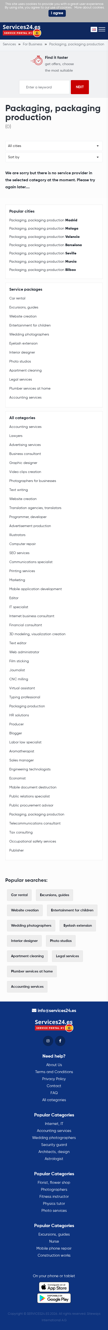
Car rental (17, 298)
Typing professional (24, 697)
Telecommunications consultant (35, 823)
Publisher (16, 850)
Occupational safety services (32, 841)
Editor (13, 598)
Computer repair (22, 544)
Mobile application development (35, 589)
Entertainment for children (30, 325)
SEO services (19, 553)
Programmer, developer (27, 517)
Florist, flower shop (54, 1183)
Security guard (54, 1145)
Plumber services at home (29, 388)
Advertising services (25, 445)
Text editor (17, 643)
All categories (54, 1100)
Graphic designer (23, 463)
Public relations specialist (29, 796)
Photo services (54, 1211)
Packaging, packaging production (43, 220)
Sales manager (21, 760)
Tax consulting (21, 832)
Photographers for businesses (32, 481)
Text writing (18, 490)
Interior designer (22, 352)
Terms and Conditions (54, 1072)
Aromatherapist (21, 751)
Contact (54, 1086)
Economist (17, 778)
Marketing (17, 580)
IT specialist (18, 607)
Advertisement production (30, 526)
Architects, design (54, 1152)
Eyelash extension (23, 343)
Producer (16, 724)
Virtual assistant (22, 688)
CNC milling (18, 679)
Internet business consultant (31, 616)
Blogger (15, 733)
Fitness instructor (54, 1197)
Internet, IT (54, 1124)
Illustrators (17, 535)
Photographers (54, 1190)
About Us (54, 1065)
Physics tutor (54, 1204)
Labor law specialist (25, 742)
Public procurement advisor (31, 805)
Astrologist (54, 1159)
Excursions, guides (23, 307)
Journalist (17, 670)
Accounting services (25, 397)
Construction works (54, 1255)
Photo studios (20, 361)
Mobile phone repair (54, 1248)
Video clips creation (25, 472)
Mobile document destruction (33, 787)
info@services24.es (57, 1011)
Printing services (22, 571)
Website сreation (23, 316)
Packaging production (27, 706)
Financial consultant (25, 625)
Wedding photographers (29, 334)
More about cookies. (89, 7)
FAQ (54, 1093)
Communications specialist (30, 562)
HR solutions (19, 715)
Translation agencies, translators (35, 508)
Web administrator (24, 652)
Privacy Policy (54, 1079)
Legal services (20, 379)
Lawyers (15, 436)
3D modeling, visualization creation (37, 634)
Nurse (54, 1241)
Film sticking (19, 661)
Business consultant (25, 454)
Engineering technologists (29, 769)
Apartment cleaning (25, 370)
